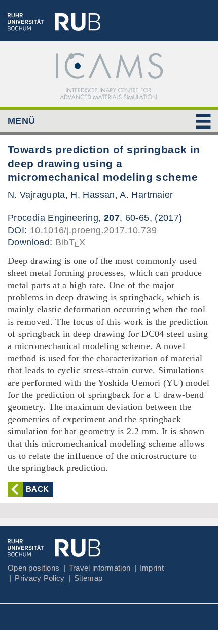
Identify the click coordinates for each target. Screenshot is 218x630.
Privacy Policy (39, 578)
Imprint (152, 567)
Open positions (33, 567)
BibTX (70, 242)
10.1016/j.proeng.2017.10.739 (93, 230)
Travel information (99, 567)
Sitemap (88, 578)
